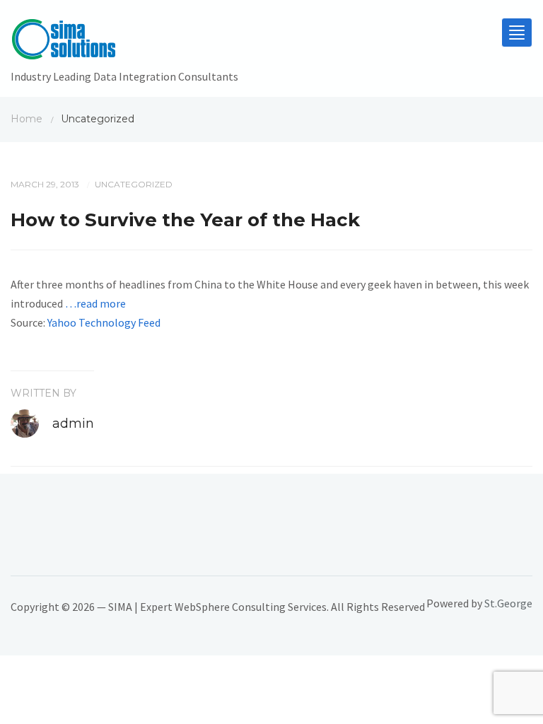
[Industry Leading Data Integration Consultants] (124, 42)
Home (26, 118)
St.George (508, 603)
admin (73, 423)
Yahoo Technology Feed (103, 322)
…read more (95, 303)
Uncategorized (134, 184)
